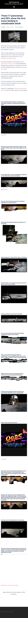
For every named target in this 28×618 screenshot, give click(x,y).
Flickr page (4, 69)
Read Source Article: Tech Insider (9, 585)
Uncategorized (19, 27)
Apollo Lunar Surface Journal (8, 63)
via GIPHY (3, 135)
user (4, 27)
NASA (6, 189)
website (22, 67)
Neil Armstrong (14, 2)
